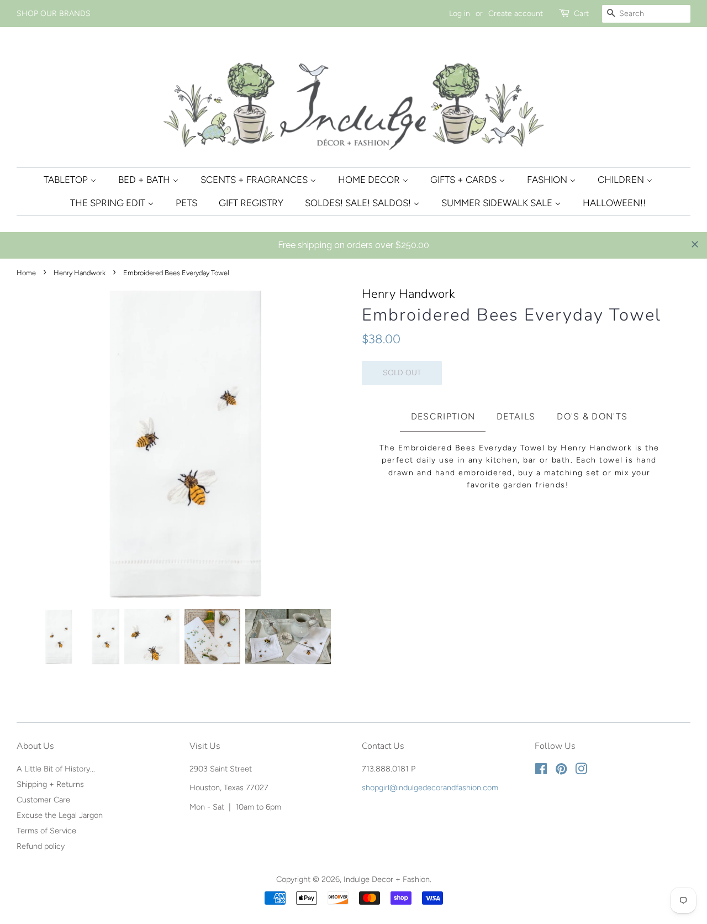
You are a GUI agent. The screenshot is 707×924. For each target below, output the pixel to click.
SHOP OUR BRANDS (54, 13)
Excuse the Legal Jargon (60, 815)
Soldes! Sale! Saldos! (359, 202)
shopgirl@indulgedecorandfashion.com (430, 787)
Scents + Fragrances (255, 179)
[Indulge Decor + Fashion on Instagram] (581, 771)
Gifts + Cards (464, 179)
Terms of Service (46, 831)
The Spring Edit (108, 202)
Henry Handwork (79, 273)
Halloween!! (614, 202)
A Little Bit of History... (56, 769)
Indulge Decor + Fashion (387, 879)
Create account (515, 13)
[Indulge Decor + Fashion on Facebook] (541, 771)
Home (26, 273)
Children (622, 179)
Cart (581, 13)
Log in (459, 13)
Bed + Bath (145, 179)
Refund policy (41, 846)
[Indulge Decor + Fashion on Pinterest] (561, 771)
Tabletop (67, 179)
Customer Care (43, 800)
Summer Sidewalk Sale (498, 202)
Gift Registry (251, 202)
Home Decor (370, 179)
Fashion (548, 179)
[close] (695, 244)
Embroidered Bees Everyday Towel (511, 315)
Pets (186, 202)
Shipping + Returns (50, 784)
